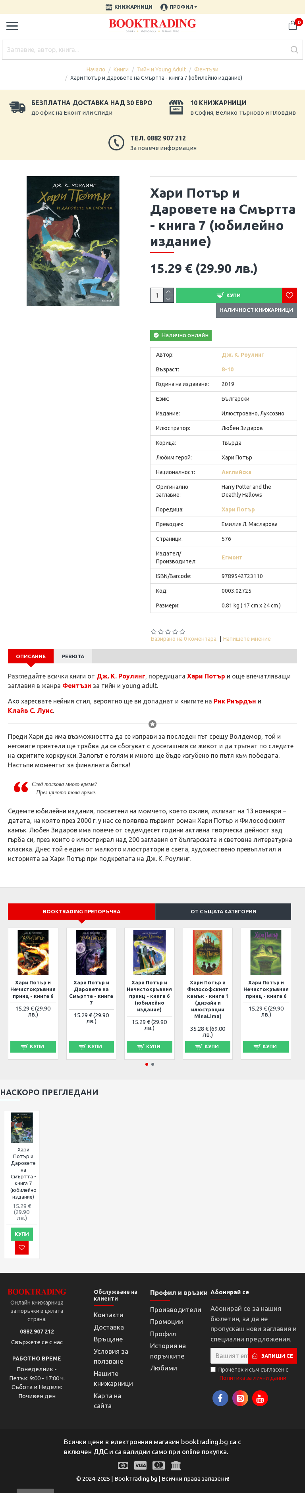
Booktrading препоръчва (81, 911)
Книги (121, 69)
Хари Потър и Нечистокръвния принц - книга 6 (33, 989)
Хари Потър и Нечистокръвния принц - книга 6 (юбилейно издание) (149, 996)
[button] (146, 1064)
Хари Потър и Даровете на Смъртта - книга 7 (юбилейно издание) (23, 1173)
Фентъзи (206, 69)
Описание (31, 656)
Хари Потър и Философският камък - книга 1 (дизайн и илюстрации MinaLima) (207, 999)
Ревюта (73, 656)
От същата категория (223, 911)
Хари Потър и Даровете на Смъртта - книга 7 (91, 992)
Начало (96, 69)
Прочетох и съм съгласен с (253, 1373)
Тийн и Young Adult (161, 69)
